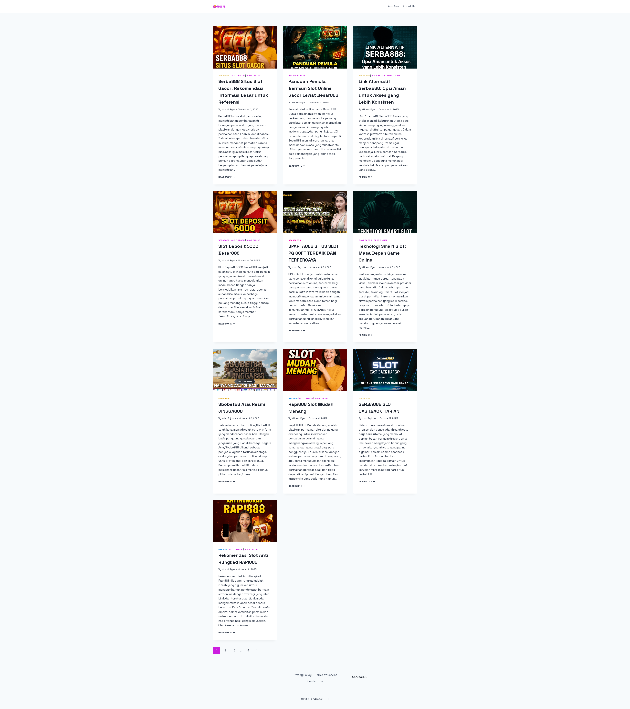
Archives (393, 6)
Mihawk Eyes (228, 109)
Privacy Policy (302, 675)
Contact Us (315, 681)
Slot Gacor (238, 75)
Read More (226, 177)
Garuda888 (359, 677)
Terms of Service (326, 675)
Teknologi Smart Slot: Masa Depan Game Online (382, 253)
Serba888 (224, 75)
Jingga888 (224, 398)
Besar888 (224, 240)
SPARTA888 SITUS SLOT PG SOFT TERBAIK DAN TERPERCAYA (313, 253)
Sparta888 (294, 240)
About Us (409, 6)
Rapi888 (292, 398)
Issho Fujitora (299, 267)
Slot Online (253, 75)
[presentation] (245, 47)
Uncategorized (296, 75)
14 (247, 650)
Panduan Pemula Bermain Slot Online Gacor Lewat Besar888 (313, 88)
